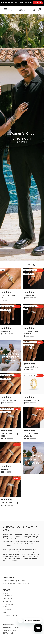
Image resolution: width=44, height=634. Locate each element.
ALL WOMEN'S (8, 604)
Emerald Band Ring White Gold (32, 332)
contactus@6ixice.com (16, 581)
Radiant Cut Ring (31, 367)
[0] (39, 9)
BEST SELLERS (8, 593)
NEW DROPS (7, 596)
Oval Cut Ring (30, 295)
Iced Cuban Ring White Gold (31, 435)
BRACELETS (7, 612)
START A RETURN (9, 630)
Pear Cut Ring (7, 331)
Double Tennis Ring (9, 503)
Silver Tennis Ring (8, 400)
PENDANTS (7, 610)
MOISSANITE (7, 599)
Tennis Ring (6, 469)
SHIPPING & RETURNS (11, 627)
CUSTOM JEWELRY (10, 615)
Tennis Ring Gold (31, 400)
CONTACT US (8, 633)
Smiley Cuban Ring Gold (9, 296)
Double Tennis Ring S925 (9, 435)
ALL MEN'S (7, 601)
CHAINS (6, 607)
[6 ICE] (22, 9)
